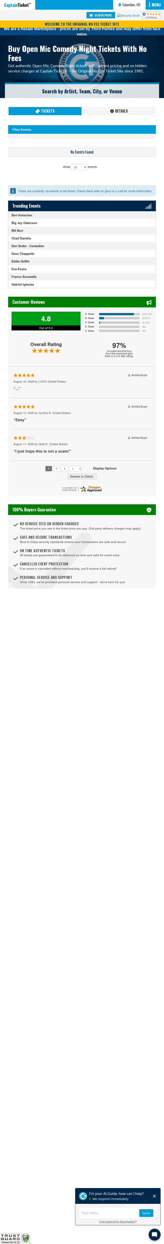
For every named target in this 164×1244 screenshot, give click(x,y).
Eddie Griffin (21, 261)
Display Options (105, 468)
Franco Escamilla (24, 276)
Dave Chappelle (23, 253)
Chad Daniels (21, 238)
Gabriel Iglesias (23, 284)
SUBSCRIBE (103, 15)
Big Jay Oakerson (24, 223)
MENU (156, 4)
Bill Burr (17, 230)
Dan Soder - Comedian (28, 246)
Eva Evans (19, 269)
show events (80, 166)
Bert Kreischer (22, 215)
